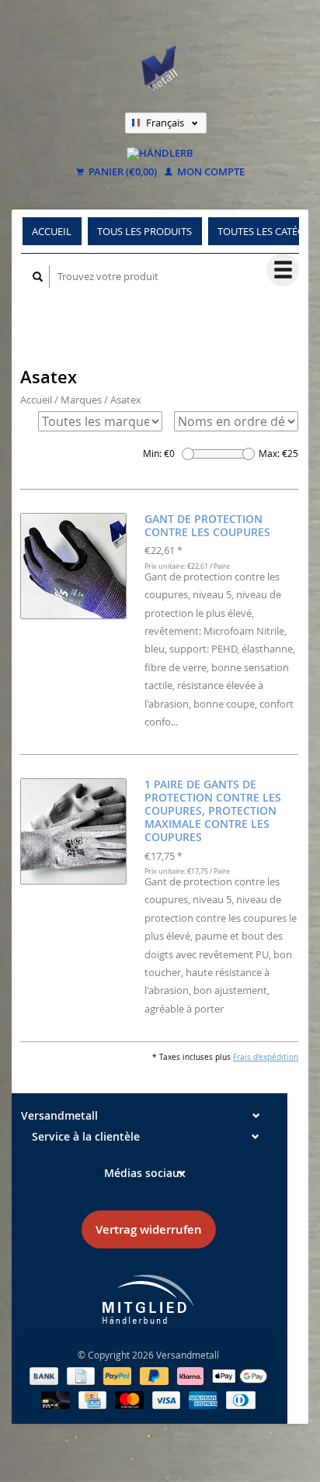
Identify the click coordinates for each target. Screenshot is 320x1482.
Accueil (51, 231)
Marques (81, 400)
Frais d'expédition (265, 1056)
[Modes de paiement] (45, 1375)
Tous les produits (144, 231)
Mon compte (210, 172)
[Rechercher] (38, 276)
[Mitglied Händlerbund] (148, 1299)
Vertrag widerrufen (149, 1229)
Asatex (125, 400)
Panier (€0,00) (121, 172)
